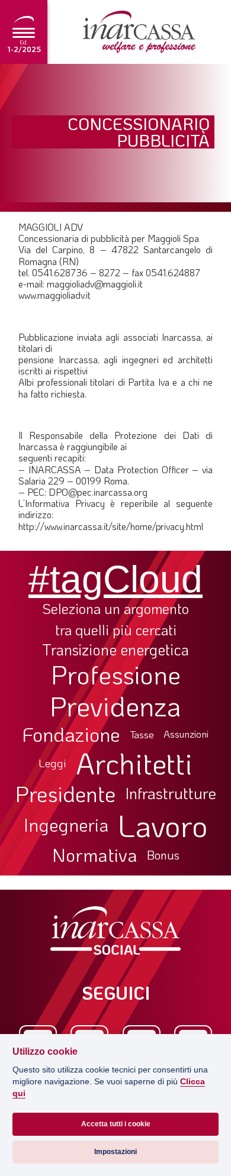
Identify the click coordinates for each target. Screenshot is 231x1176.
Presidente (65, 793)
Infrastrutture (170, 793)
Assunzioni (185, 734)
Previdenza (115, 706)
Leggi (52, 763)
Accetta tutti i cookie (115, 1124)
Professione (116, 674)
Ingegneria (66, 825)
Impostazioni (115, 1152)
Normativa (94, 855)
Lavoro (163, 825)
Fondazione (71, 734)
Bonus (163, 855)
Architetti (134, 763)
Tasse (142, 734)
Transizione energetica (115, 650)
